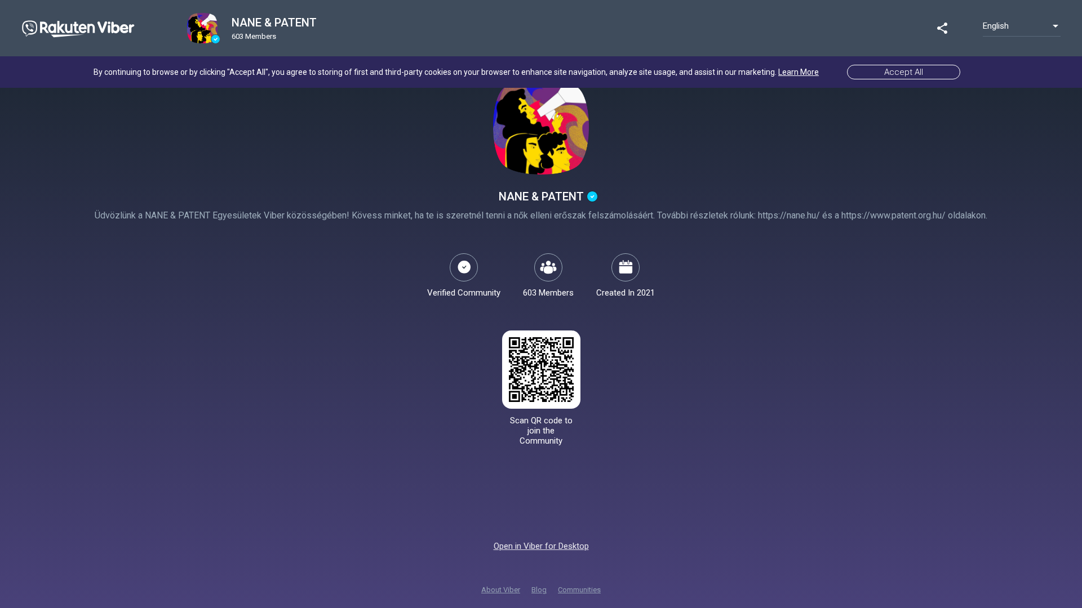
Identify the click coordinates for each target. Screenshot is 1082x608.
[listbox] (1022, 26)
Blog (539, 589)
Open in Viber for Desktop (541, 546)
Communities (579, 589)
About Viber (500, 589)
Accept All (903, 72)
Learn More (798, 72)
